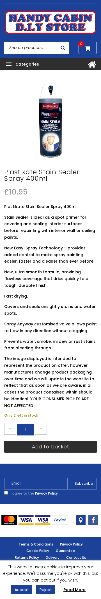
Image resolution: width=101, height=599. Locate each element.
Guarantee (65, 550)
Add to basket (50, 446)
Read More (74, 590)
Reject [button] (46, 590)
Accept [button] (22, 590)
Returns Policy (27, 557)
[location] (81, 520)
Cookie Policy (37, 550)
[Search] (62, 47)
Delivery (52, 557)
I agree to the (34, 493)
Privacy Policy (46, 493)
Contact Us (76, 557)
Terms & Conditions (36, 544)
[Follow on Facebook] (93, 520)
